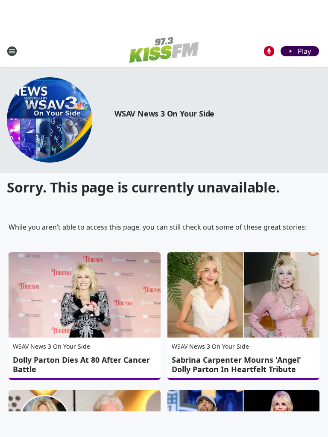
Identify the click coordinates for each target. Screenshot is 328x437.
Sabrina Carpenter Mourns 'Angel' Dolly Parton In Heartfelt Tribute (236, 364)
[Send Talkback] (269, 51)
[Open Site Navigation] (12, 51)
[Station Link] (164, 51)
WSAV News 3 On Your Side (164, 113)
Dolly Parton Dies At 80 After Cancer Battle (81, 364)
